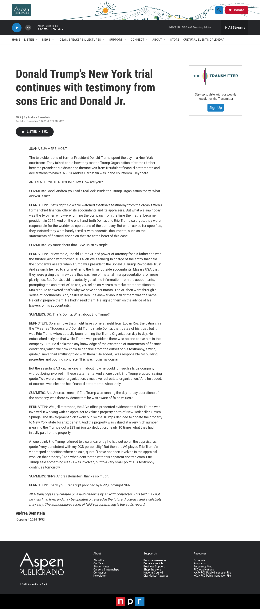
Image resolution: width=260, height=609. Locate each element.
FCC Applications (204, 569)
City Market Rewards (156, 575)
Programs (200, 563)
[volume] (28, 27)
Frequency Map (203, 566)
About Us (98, 560)
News (46, 39)
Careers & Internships (106, 569)
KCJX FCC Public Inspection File (212, 575)
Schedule (199, 560)
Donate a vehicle (153, 563)
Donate (238, 10)
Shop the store (152, 569)
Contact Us (100, 572)
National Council (153, 572)
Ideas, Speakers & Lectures (80, 39)
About (157, 39)
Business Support (154, 566)
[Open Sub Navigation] (36, 39)
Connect (137, 39)
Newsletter (100, 575)
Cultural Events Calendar (204, 39)
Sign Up (215, 107)
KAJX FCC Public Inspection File (212, 572)
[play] (17, 28)
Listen (29, 39)
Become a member (155, 560)
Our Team (99, 563)
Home (16, 39)
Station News (101, 566)
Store (174, 39)
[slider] (34, 28)
